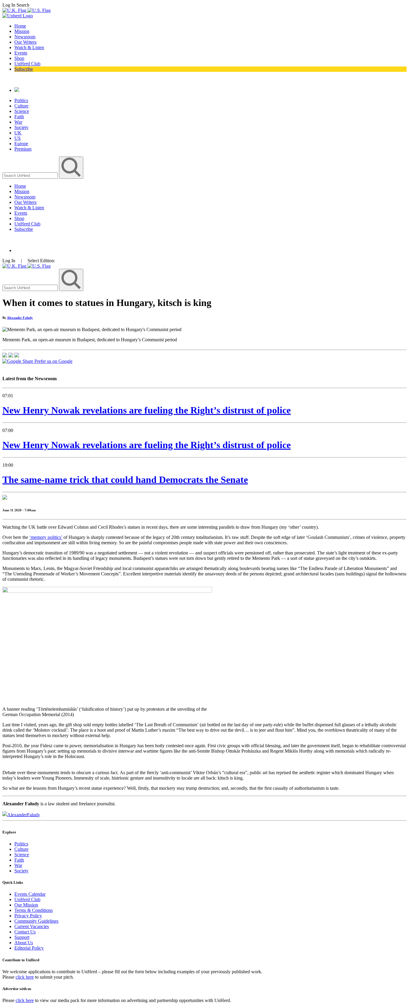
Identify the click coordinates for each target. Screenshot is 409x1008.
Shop (19, 58)
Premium (22, 148)
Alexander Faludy (20, 317)
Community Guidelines (36, 921)
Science (21, 111)
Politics (21, 100)
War (18, 122)
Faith (19, 116)
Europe (21, 143)
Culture (21, 105)
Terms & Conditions (33, 910)
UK (18, 132)
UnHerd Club (27, 63)
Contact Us (25, 931)
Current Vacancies (31, 926)
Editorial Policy (29, 948)
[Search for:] (30, 175)
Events (20, 52)
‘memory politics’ (45, 537)
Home (20, 25)
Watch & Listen (29, 47)
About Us (23, 942)
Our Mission (26, 904)
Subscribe (23, 69)
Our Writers (25, 42)
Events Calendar (30, 894)
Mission (21, 31)
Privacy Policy (28, 915)
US (17, 138)
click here (25, 977)
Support (21, 937)
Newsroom (24, 36)
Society (21, 127)
